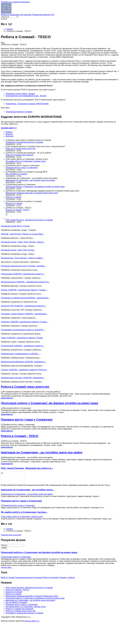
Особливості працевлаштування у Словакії (24, 142)
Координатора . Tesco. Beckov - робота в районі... (22, 258)
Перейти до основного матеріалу (15, 2)
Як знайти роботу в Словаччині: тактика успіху (26, 161)
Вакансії (9, 134)
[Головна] (6, 13)
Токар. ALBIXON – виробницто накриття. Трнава (22, 338)
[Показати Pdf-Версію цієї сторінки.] (4, 43)
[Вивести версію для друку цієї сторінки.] (2, 43)
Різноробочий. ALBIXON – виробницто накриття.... (22, 346)
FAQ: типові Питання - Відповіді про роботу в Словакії (29, 220)
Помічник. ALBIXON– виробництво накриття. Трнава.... (24, 322)
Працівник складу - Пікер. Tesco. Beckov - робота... (23, 242)
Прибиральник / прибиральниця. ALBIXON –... (21, 354)
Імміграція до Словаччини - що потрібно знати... (27, 489)
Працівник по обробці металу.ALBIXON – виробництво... (25, 298)
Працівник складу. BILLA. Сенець (15, 226)
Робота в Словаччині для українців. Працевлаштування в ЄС (27, 15)
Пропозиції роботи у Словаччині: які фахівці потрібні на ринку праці (35, 187)
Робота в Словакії (13, 197)
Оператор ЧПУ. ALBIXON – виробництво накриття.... (23, 306)
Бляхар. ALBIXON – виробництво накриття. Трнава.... (24, 290)
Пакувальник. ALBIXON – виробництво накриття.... (23, 274)
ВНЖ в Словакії (8, 578)
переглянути (7, 398)
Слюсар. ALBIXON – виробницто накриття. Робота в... (24, 370)
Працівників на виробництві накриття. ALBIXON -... (23, 330)
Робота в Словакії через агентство (21, 149)
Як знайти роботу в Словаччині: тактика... (24, 512)
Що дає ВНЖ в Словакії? (16, 174)
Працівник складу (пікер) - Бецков (20, 94)
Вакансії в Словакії (14, 203)
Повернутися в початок (11, 535)
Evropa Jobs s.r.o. (32, 621)
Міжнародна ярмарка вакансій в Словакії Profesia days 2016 (32, 193)
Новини (9, 132)
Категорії (9, 136)
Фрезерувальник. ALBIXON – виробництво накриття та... (25, 282)
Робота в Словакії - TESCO (17, 210)
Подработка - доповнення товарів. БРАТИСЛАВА (27, 104)
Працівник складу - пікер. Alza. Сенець (17, 250)
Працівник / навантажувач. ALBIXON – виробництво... (24, 314)
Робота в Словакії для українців (19, 155)
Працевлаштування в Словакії (19, 112)
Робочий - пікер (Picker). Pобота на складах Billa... (22, 234)
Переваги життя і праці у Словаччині (22, 168)
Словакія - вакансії (66, 578)
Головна (9, 29)
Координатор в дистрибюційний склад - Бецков (26, 96)
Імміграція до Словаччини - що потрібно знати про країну (30, 180)
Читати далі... (7, 567)
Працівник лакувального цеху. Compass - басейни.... (23, 266)
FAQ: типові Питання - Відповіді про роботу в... (27, 468)
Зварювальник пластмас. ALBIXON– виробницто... (23, 378)
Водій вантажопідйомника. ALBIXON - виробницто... (23, 362)
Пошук (4, 545)
